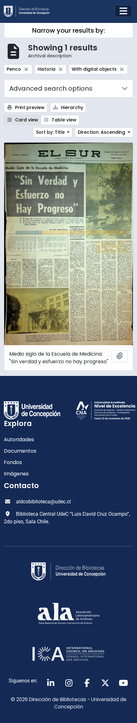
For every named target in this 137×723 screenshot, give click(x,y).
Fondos (13, 462)
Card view (26, 120)
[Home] (29, 11)
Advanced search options (50, 88)
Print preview (29, 107)
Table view (63, 120)
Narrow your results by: (68, 30)
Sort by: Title (51, 132)
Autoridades (19, 439)
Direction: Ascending (102, 132)
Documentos (20, 451)
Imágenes (16, 473)
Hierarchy (71, 107)
